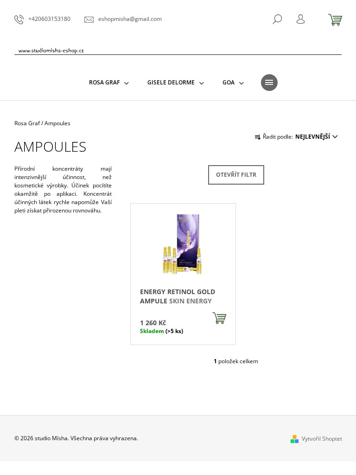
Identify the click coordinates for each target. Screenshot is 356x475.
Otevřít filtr (236, 175)
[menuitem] (109, 82)
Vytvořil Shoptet (322, 439)
